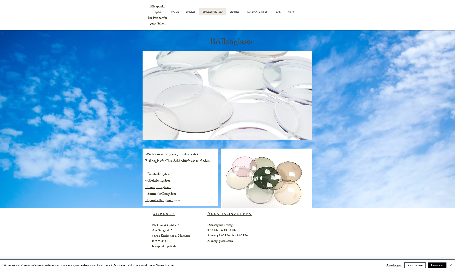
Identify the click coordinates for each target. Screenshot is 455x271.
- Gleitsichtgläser (157, 181)
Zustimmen (437, 265)
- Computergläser (158, 187)
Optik (157, 12)
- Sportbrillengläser (159, 201)
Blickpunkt (157, 7)
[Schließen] (451, 265)
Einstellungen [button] (394, 265)
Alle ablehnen (415, 265)
